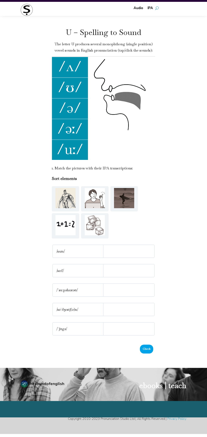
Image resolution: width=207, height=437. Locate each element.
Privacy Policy (176, 419)
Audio (138, 8)
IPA (150, 8)
